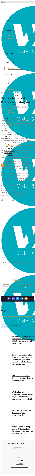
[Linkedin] (22, 298)
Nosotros (19, 464)
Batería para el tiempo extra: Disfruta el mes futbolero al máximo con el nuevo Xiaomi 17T (22, 430)
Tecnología (5, 108)
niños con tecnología (26, 317)
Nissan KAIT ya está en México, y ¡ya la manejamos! (21, 412)
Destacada (17, 107)
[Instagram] (13, 298)
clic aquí (30, 262)
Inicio (19, 458)
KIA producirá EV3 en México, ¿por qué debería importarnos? (22, 378)
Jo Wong (14, 108)
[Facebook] (9, 298)
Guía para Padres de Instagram (11, 145)
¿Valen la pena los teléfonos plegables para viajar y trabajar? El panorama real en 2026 (22, 395)
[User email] (26, 298)
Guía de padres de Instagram (10, 317)
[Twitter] (17, 298)
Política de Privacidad (19, 467)
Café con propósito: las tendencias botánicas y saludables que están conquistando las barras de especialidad (22, 359)
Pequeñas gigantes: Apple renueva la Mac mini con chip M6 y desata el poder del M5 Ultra (23, 339)
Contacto (19, 461)
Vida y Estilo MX (21, 443)
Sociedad (25, 107)
